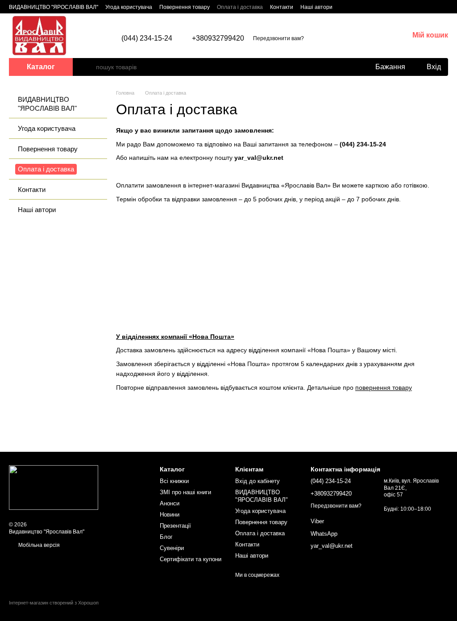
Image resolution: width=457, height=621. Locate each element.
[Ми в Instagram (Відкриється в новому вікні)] (355, 6)
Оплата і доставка (240, 7)
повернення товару (383, 387)
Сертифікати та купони (190, 559)
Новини (169, 514)
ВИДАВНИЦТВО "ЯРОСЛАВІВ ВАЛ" (53, 7)
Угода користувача (128, 7)
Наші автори (316, 7)
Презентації (175, 525)
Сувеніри (172, 548)
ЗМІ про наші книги (185, 492)
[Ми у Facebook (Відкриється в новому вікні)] (345, 6)
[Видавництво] (53, 487)
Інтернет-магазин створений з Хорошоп (54, 602)
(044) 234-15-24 (146, 38)
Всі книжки (174, 481)
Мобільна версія (38, 545)
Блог (166, 536)
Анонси (169, 503)
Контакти (281, 7)
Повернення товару (184, 7)
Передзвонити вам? (278, 38)
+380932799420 (218, 38)
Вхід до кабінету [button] (257, 481)
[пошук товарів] (89, 67)
